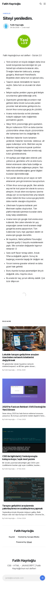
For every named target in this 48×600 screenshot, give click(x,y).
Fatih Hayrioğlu (11, 3)
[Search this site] (41, 4)
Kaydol (12, 537)
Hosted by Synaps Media (28, 537)
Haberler (6, 13)
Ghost (29, 542)
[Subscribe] (42, 578)
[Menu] (44, 4)
